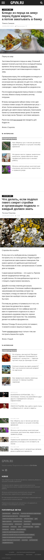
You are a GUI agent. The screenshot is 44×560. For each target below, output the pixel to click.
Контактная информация (26, 552)
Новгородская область (10, 516)
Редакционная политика (14, 554)
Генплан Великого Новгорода (31, 513)
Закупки (24, 540)
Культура (6, 529)
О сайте (11, 552)
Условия (38, 554)
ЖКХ (19, 526)
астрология (33, 540)
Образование (21, 529)
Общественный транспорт (11, 540)
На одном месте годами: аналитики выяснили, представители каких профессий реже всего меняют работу (26, 157)
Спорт (37, 526)
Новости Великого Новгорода (12, 518)
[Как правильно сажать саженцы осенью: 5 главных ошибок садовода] (6, 381)
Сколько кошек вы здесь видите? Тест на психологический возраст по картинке (25, 368)
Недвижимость (8, 542)
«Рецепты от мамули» (29, 66)
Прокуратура (17, 521)
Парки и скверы (8, 524)
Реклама (29, 554)
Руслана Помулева (8, 213)
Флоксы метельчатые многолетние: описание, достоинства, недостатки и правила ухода (26, 168)
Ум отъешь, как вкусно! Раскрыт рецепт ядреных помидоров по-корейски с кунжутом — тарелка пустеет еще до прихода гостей (25, 357)
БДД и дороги (7, 521)
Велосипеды (36, 524)
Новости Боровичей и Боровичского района (17, 537)
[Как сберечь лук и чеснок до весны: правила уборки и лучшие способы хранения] (6, 146)
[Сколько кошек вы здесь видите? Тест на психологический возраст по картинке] (6, 369)
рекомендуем (12, 331)
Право (13, 529)
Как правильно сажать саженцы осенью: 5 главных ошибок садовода (25, 380)
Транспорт (27, 521)
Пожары (13, 526)
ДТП (36, 518)
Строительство (28, 526)
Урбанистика (28, 518)
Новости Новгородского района (13, 532)
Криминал (18, 524)
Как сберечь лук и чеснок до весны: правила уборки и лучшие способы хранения (26, 144)
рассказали (17, 120)
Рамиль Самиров (8, 23)
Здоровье (27, 524)
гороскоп (6, 526)
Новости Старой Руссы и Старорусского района (18, 534)
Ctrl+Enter (33, 465)
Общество (15, 513)
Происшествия (24, 516)
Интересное (8, 133)
